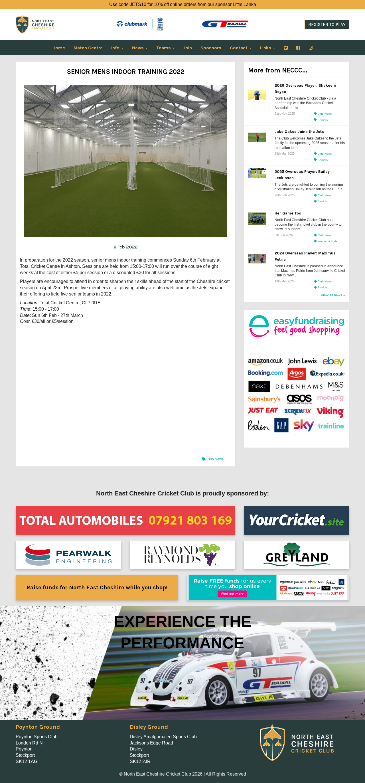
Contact (239, 47)
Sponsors (210, 47)
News (138, 47)
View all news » (333, 295)
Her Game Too (288, 213)
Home (58, 47)
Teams (164, 47)
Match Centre (88, 47)
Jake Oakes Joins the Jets (299, 131)
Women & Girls (327, 241)
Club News (215, 459)
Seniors (322, 120)
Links (266, 47)
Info (116, 47)
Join (187, 47)
